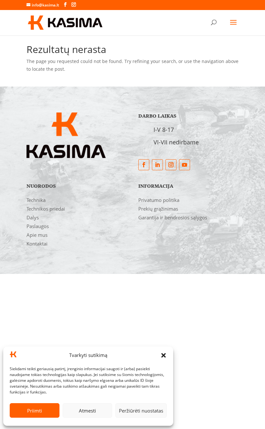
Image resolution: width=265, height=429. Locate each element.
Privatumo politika (158, 200)
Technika (36, 200)
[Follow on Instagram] (170, 164)
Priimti (34, 410)
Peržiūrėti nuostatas (141, 410)
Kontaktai (37, 243)
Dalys (32, 217)
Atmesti (87, 410)
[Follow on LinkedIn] (157, 164)
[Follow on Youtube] (184, 164)
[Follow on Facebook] (143, 164)
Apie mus (37, 235)
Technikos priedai (45, 208)
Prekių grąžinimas (158, 208)
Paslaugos (37, 226)
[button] (163, 355)
